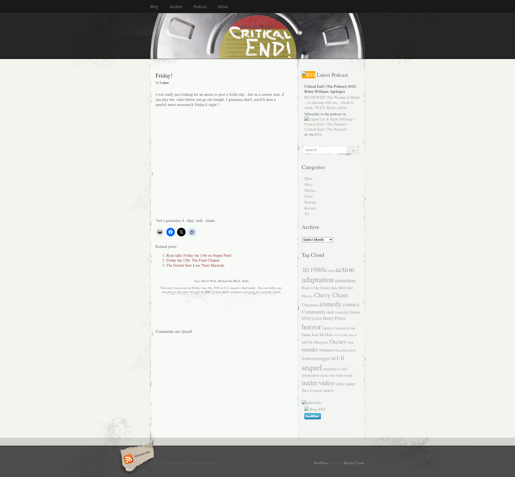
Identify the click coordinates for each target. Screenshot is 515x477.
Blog (154, 6)
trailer (310, 382)
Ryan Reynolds (345, 350)
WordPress (321, 462)
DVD (306, 318)
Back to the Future (316, 287)
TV (307, 214)
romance (326, 350)
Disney (355, 312)
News (308, 196)
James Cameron (335, 328)
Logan (164, 82)
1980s (318, 269)
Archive (176, 6)
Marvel (353, 335)
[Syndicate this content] (308, 74)
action (344, 269)
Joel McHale (322, 334)
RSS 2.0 (210, 292)
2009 (331, 271)
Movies (310, 190)
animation (345, 280)
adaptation (318, 279)
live (337, 334)
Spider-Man (327, 375)
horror (311, 326)
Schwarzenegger (316, 358)
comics (351, 304)
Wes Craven (312, 390)
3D (305, 270)
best (342, 287)
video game (345, 384)
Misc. (308, 184)
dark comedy (338, 312)
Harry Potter (334, 318)
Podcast (200, 6)
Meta (308, 178)
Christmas (310, 304)
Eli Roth (316, 318)
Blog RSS (317, 409)
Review (310, 208)
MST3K (307, 342)
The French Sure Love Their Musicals (195, 265)
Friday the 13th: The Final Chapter (193, 260)
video (326, 382)
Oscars (337, 341)
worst (328, 390)
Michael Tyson (354, 462)
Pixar (350, 342)
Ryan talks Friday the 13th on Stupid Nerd (198, 255)
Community (314, 311)
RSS (317, 134)
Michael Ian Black (229, 281)
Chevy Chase (331, 295)
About (222, 6)
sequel (312, 367)
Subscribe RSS (136, 459)
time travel (344, 375)
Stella (245, 281)
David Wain (208, 281)
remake (310, 349)
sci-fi (337, 357)
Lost (344, 334)
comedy (330, 303)
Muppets (321, 342)
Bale (334, 288)
